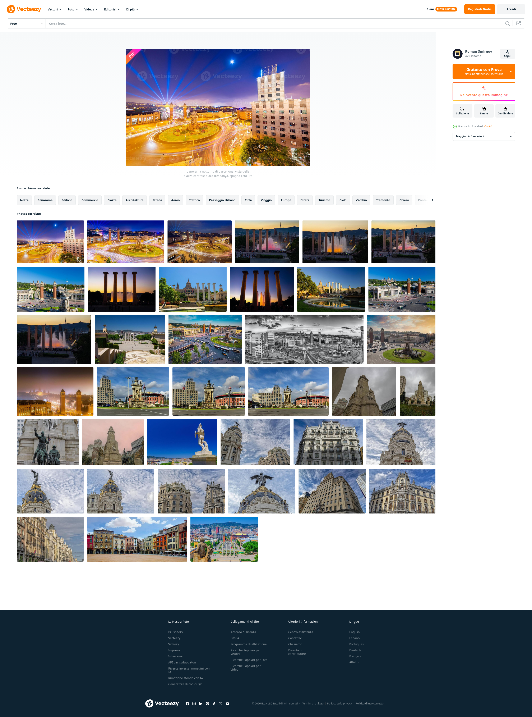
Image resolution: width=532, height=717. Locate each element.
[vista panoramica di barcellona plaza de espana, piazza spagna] (401, 339)
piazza (111, 200)
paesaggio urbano (222, 200)
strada (157, 200)
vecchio (361, 200)
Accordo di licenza (243, 632)
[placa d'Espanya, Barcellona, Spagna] (199, 241)
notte (24, 200)
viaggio (266, 200)
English (354, 632)
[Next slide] (429, 200)
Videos (89, 9)
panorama (45, 200)
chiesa (404, 200)
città (248, 200)
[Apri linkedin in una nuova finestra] (200, 703)
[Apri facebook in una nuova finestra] (187, 703)
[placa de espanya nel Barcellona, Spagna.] (133, 391)
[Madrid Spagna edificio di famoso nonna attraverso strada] (255, 442)
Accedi (511, 9)
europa (286, 200)
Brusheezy (175, 632)
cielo (343, 200)
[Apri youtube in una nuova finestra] (227, 703)
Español (354, 638)
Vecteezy (174, 638)
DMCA (235, 638)
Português (356, 644)
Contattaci (295, 638)
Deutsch (355, 650)
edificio (67, 200)
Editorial (110, 9)
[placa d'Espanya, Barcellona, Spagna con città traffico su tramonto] (205, 339)
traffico (194, 200)
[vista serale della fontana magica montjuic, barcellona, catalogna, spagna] (267, 241)
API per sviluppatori (182, 662)
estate (304, 200)
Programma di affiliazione (249, 644)
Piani (430, 9)
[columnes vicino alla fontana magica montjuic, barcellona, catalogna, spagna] (122, 289)
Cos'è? (488, 126)
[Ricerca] (507, 23)
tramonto (383, 200)
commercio (90, 200)
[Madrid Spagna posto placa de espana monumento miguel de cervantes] (364, 391)
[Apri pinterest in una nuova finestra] (207, 703)
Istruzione (175, 656)
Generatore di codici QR (185, 684)
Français (355, 656)
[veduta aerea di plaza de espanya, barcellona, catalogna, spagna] (50, 289)
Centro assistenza (300, 632)
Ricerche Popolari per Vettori (246, 652)
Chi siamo (295, 644)
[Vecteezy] (24, 9)
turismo (324, 200)
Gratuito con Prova (484, 71)
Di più (130, 9)
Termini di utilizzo (313, 703)
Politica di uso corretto (370, 703)
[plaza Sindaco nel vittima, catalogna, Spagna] (137, 539)
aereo (175, 200)
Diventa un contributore (297, 652)
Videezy (173, 644)
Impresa (174, 650)
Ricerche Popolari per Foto (249, 660)
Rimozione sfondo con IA (185, 678)
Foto (71, 9)
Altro (352, 662)
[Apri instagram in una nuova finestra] (194, 703)
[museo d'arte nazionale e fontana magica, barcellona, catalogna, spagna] (193, 289)
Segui (507, 56)
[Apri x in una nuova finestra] (220, 703)
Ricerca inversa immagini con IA (189, 670)
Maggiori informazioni (470, 136)
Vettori (53, 9)
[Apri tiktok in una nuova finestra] (214, 703)
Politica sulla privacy (339, 703)
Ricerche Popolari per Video (246, 667)
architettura (134, 200)
